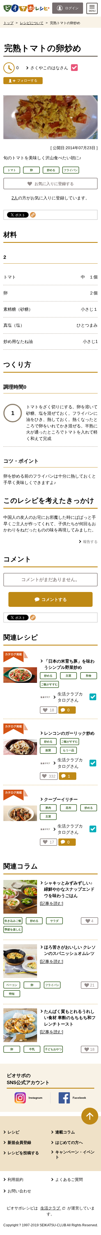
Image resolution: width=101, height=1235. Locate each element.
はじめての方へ (69, 1142)
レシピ (13, 1132)
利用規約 (15, 1179)
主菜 (68, 675)
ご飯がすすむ (49, 684)
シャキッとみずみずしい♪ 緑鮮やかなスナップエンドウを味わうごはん (69, 889)
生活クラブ (53, 1208)
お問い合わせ (19, 1191)
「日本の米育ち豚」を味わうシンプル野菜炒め (69, 664)
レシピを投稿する (23, 1153)
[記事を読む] (51, 903)
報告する (90, 542)
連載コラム (65, 1132)
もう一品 (68, 750)
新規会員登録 (19, 1142)
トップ (8, 23)
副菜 (48, 750)
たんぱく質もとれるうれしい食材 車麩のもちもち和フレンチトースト (70, 1017)
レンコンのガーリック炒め (69, 733)
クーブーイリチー (61, 799)
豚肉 (48, 807)
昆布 (68, 807)
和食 (88, 675)
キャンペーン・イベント (75, 1154)
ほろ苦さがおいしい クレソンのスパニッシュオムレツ (70, 950)
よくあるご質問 (69, 1179)
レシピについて (31, 23)
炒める (48, 675)
